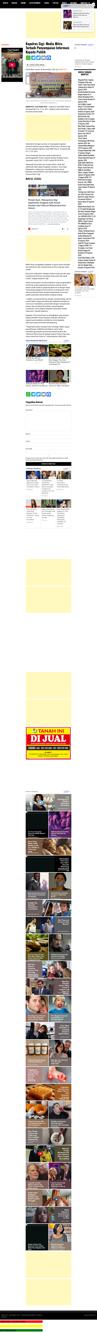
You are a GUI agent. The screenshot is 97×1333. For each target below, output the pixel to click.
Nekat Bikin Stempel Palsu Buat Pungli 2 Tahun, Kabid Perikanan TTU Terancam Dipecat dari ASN (86, 130)
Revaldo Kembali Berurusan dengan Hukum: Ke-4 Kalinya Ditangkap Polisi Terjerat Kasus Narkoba (86, 95)
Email (28, 441)
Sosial (46, 3)
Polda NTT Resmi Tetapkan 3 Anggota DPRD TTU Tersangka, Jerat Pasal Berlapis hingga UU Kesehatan (86, 248)
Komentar (29, 410)
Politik (55, 3)
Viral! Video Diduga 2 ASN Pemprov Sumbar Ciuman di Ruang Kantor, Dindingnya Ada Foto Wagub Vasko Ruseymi (86, 262)
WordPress (93, 1315)
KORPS (64, 3)
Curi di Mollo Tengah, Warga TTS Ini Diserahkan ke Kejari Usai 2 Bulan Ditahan (86, 108)
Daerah (14, 3)
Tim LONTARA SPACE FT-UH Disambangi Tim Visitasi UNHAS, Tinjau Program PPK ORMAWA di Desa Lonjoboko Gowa (86, 221)
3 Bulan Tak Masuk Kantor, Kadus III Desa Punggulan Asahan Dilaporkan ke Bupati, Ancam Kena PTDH (86, 234)
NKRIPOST (63, 69)
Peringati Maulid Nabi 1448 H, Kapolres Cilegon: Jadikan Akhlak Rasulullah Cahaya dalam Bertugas (86, 154)
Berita (5, 3)
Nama (28, 434)
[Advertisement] (61, 25)
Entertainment (35, 3)
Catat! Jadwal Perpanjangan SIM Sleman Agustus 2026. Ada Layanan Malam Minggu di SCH (86, 143)
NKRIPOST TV (85, 3)
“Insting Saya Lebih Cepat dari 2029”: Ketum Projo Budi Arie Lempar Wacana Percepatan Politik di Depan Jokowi (86, 197)
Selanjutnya (5, 44)
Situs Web (29, 449)
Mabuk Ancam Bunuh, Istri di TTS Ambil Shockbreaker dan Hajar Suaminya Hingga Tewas (86, 210)
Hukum (23, 3)
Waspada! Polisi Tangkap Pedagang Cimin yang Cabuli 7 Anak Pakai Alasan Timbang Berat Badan (86, 83)
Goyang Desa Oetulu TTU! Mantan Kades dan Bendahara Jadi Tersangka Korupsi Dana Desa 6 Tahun (86, 117)
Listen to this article (36, 65)
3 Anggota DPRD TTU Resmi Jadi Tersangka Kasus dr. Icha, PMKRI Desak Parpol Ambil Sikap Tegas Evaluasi (86, 182)
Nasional (73, 3)
